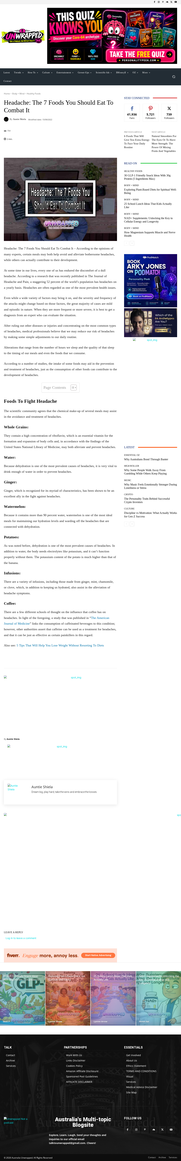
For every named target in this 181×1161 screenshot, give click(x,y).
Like (132, 106)
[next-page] (132, 243)
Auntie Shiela (19, 119)
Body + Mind (18, 93)
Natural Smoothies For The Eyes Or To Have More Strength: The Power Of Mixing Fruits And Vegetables (164, 143)
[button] (174, 77)
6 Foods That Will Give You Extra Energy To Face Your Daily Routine (137, 142)
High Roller (131, 466)
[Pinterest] (163, 2)
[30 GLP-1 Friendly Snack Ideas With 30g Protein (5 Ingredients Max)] (22, 998)
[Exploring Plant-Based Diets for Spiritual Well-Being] (67, 998)
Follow (151, 106)
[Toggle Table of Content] (72, 388)
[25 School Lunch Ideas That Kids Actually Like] (113, 998)
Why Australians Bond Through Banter (146, 459)
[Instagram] (159, 2)
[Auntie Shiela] (7, 119)
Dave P (6, 1021)
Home (7, 93)
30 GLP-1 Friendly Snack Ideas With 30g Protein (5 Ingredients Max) (147, 177)
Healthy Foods (34, 93)
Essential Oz (132, 455)
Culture (129, 508)
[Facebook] (154, 2)
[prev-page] (126, 243)
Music (127, 480)
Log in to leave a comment (21, 938)
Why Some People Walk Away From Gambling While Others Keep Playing (145, 472)
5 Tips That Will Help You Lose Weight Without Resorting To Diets (60, 645)
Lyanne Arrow (55, 1021)
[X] (171, 2)
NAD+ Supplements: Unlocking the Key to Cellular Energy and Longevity (148, 220)
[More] (88, 148)
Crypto (128, 494)
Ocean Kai (144, 1021)
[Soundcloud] (167, 2)
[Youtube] (176, 2)
